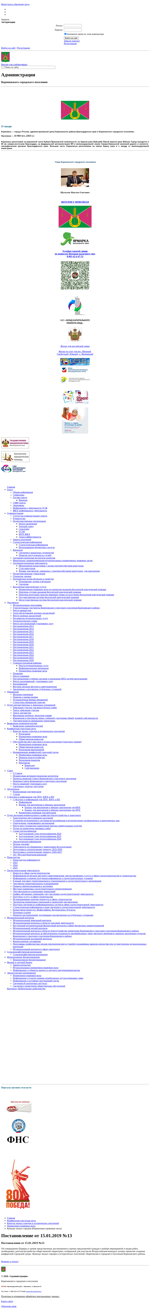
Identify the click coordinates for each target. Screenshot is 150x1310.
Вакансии (18, 550)
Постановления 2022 (23, 650)
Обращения (13, 692)
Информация (25, 802)
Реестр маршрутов (22, 610)
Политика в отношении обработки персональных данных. (30, 1296)
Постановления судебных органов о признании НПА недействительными (50, 678)
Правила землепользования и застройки (33, 886)
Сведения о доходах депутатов (28, 786)
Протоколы (24, 763)
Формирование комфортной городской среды (35, 752)
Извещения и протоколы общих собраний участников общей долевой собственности (55, 718)
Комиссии (30, 765)
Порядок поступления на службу (35, 555)
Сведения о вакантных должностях (36, 552)
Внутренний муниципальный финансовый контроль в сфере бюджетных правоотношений (58, 925)
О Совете (17, 773)
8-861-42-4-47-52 (75, 256)
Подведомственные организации (29, 521)
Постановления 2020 (23, 644)
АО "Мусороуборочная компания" (30, 854)
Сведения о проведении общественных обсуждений (39, 986)
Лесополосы (13, 789)
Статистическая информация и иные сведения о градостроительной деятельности (54, 907)
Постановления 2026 (23, 660)
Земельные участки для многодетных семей (35, 707)
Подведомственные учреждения (29, 573)
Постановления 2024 (23, 655)
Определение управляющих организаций (33, 823)
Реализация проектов (29, 760)
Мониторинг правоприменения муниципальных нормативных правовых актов (53, 560)
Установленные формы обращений (30, 699)
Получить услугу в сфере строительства (33, 896)
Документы (13, 602)
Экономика (18, 505)
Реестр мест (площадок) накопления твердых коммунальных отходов (47, 826)
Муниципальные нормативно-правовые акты (35, 967)
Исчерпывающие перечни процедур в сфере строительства (42, 899)
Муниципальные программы (27, 605)
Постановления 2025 (23, 657)
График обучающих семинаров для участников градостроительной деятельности (53, 894)
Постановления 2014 (23, 629)
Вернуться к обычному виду (15, 4)
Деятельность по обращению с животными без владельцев (42, 847)
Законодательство (22, 965)
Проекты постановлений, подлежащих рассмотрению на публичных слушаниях (53, 915)
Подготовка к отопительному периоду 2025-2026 (37, 849)
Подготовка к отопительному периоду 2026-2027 (37, 852)
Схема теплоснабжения (24, 831)
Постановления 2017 (23, 636)
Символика (18, 495)
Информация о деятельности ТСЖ (30, 508)
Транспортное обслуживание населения (33, 818)
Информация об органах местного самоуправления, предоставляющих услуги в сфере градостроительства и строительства (74, 875)
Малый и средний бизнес (19, 962)
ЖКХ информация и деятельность (30, 510)
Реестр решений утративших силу (30, 784)
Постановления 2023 (23, 652)
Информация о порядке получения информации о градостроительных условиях (53, 878)
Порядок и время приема (25, 697)
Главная (11, 487)
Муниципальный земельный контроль (32, 920)
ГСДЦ (22, 531)
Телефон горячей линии (75, 251)
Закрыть (5, 19)
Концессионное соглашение (27, 941)
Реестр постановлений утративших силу (33, 623)
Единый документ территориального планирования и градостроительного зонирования (57, 881)
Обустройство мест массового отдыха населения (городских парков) (47, 742)
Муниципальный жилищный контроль (32, 938)
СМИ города (19, 503)
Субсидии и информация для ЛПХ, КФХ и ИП (30, 797)
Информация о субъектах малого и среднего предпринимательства (46, 970)
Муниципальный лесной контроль (30, 928)
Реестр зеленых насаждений (27, 615)
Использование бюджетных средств (37, 547)
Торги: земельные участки (26, 710)
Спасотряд (24, 529)
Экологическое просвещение (21, 973)
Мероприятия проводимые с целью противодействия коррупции (51, 566)
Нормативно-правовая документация (37, 812)
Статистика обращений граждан (29, 702)
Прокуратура (13, 857)
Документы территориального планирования (35, 883)
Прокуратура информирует (26, 860)
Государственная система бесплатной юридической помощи (49, 597)
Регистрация (70, 43)
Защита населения (22, 539)
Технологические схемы (25, 621)
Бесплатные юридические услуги (29, 587)
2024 (15, 865)
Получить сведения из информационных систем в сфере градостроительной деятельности (58, 904)
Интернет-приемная (23, 694)
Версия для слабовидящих (14, 64)
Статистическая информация (27, 542)
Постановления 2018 (23, 639)
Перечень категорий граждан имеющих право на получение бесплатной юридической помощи (66, 594)
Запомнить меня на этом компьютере (85, 34)
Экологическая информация (27, 841)
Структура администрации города (30, 516)
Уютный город (26, 526)
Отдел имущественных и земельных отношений (31, 705)
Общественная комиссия (31, 739)
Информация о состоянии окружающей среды (36, 981)
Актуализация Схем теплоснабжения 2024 (40, 833)
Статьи (16, 794)
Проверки (18, 673)
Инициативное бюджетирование (23, 957)
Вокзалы (23, 500)
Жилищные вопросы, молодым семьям (32, 715)
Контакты (12, 988)
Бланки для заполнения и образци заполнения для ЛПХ (52, 810)
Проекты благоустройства (32, 757)
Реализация (24, 734)
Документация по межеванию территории (34, 720)
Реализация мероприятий (31, 749)
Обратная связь (8, 1306)
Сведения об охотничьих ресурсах (30, 983)
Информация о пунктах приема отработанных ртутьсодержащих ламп (48, 978)
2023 (15, 862)
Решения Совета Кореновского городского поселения (40, 781)
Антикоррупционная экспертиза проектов (34, 558)
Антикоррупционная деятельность (30, 563)
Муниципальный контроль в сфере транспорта (36, 949)
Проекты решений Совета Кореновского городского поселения (44, 778)
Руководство (19, 518)
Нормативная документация (27, 791)
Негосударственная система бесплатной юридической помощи (50, 600)
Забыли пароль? (72, 41)
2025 (15, 868)
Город (10, 489)
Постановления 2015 (23, 631)
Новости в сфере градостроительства (31, 873)
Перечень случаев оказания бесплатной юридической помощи (50, 592)
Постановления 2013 (23, 626)
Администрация (15, 513)
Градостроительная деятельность (23, 870)
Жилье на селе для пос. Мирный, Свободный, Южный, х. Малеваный (75, 352)
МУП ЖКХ (24, 534)
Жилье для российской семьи (75, 346)
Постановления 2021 (23, 647)
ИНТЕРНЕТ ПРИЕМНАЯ (75, 202)
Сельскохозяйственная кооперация (24, 952)
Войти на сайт (8, 48)
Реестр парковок (21, 676)
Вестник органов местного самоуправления (35, 686)
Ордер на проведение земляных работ (32, 828)
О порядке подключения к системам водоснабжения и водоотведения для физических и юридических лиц (66, 820)
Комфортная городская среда (21, 728)
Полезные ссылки (22, 912)
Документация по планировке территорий (34, 891)
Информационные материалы (34, 668)
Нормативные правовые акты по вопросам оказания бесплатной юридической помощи (62, 589)
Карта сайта (7, 1301)
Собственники (32, 768)
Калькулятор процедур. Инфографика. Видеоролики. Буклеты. (44, 910)
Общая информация (23, 492)
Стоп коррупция (27, 568)
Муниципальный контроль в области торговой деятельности (43, 923)
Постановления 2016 (23, 634)
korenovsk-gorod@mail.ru (33, 1291)
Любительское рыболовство (31, 988)
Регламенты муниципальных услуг (30, 618)
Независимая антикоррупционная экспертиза (35, 776)
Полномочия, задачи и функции (35, 581)
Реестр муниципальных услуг (34, 665)
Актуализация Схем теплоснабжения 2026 (40, 839)
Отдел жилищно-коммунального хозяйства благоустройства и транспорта (44, 815)
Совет (10, 770)
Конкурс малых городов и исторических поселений (39, 731)
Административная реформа (27, 663)
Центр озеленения (28, 524)
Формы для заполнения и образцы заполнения (42, 805)
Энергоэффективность (30, 537)
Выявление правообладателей (22, 723)
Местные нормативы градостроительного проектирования (42, 889)
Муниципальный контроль (20, 917)
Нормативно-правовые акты (33, 671)
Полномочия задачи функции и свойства (33, 579)
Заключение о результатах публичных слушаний (37, 689)
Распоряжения (20, 684)
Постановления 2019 (23, 642)
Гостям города (20, 497)
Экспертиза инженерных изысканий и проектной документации (45, 902)
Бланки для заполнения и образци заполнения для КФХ (52, 807)
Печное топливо (21, 844)
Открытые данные (22, 576)
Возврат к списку (10, 1261)
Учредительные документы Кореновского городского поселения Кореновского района (56, 608)
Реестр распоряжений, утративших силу (33, 681)
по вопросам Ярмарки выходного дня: (75, 254)
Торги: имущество (22, 713)
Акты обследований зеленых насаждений (34, 613)
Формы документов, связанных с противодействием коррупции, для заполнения (59, 571)
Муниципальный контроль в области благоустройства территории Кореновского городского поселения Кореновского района (76, 931)
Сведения (23, 584)
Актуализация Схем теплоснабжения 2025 (40, 836)
